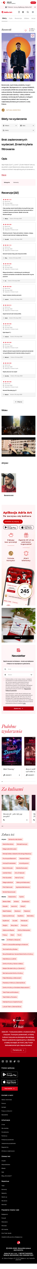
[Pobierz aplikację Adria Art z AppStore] (10, 1082)
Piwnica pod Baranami (9, 858)
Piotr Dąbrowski (7, 887)
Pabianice (27, 911)
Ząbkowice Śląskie (8, 930)
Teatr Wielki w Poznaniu (10, 997)
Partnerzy (4, 1136)
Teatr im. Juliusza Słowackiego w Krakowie (15, 944)
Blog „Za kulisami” (7, 1176)
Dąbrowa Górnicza (8, 916)
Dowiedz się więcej (12, 521)
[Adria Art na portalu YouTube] (18, 1061)
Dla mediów (5, 1128)
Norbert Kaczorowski (9, 892)
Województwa (6, 1164)
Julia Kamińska (7, 873)
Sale (3, 1172)
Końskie (16, 901)
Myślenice (6, 920)
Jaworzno (14, 906)
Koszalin (5, 906)
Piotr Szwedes (7, 877)
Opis (10, 18)
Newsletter (5, 1115)
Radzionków (12, 897)
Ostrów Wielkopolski (24, 930)
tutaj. (24, 703)
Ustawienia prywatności (9, 1143)
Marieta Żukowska (21, 868)
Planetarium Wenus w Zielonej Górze (14, 983)
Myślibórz (21, 916)
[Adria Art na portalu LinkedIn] (10, 1061)
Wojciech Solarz (24, 858)
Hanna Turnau (19, 877)
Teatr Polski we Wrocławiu (10, 992)
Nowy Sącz (14, 925)
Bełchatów (30, 916)
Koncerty (4, 1189)
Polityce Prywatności (11, 690)
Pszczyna (24, 925)
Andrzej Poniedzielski (9, 863)
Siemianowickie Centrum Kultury (13, 973)
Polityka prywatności (8, 1139)
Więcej (4, 175)
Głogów (5, 925)
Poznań (4, 1218)
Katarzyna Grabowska (23, 882)
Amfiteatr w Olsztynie (13, 940)
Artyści (4, 1160)
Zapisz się (17, 708)
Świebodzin (25, 901)
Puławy (5, 935)
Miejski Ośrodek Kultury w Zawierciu (13, 968)
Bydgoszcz (5, 1214)
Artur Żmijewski (19, 873)
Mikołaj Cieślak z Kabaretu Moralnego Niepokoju (17, 854)
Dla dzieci (4, 1201)
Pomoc (4, 1103)
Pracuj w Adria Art (7, 1111)
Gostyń (23, 906)
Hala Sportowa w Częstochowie (12, 1002)
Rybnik (22, 897)
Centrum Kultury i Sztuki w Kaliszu (13, 963)
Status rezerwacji (7, 1099)
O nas (3, 1124)
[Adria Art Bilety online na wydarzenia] (7, 12)
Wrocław (4, 1225)
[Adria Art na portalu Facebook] (7, 1061)
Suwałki (15, 920)
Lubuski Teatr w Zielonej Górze (12, 1006)
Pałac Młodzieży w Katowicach (12, 978)
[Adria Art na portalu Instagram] (3, 1061)
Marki (12, 935)
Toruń (19, 935)
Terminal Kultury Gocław (10, 949)
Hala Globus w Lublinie (9, 959)
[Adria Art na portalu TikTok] (14, 1061)
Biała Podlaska (7, 911)
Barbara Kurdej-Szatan (15, 839)
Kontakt (4, 1107)
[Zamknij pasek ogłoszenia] (35, 7)
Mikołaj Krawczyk (22, 844)
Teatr (3, 1185)
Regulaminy (5, 1147)
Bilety (4, 18)
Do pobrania (5, 1132)
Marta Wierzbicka (8, 844)
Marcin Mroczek (8, 868)
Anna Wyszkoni (24, 863)
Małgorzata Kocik (8, 882)
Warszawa (5, 1222)
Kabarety (4, 1193)
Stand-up (4, 1197)
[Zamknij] (1, 2)
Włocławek (24, 920)
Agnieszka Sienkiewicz (23, 887)
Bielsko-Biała (6, 901)
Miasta (3, 1168)
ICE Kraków (5, 1229)
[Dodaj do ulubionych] (26, 30)
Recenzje (18, 18)
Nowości (4, 1204)
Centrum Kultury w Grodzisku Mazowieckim (16, 987)
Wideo (26, 18)
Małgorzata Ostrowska (9, 849)
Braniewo (17, 911)
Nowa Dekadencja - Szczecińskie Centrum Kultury (18, 954)
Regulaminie (27, 688)
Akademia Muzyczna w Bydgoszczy (12, 1237)
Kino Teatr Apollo (6, 1233)
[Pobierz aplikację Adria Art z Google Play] (10, 1074)
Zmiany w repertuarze (8, 1151)
